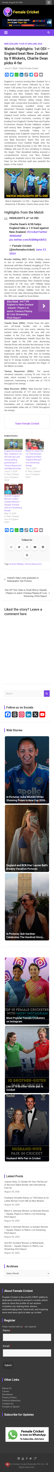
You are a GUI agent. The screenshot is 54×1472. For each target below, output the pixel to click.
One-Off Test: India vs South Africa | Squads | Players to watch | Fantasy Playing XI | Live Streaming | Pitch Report (26, 593)
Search (47, 693)
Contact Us (7, 1403)
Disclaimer (7, 1394)
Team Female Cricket (28, 68)
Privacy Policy (9, 1397)
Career (5, 1391)
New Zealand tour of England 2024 (23, 44)
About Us (7, 1388)
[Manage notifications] (7, 1464)
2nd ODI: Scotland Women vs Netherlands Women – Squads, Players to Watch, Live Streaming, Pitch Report (24, 1246)
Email (7, 1346)
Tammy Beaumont (33, 564)
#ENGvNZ (15, 236)
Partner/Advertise (11, 1400)
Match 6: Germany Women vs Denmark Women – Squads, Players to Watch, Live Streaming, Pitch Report (26, 1214)
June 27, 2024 (10, 68)
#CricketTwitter (37, 232)
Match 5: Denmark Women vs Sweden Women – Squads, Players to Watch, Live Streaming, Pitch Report (26, 1230)
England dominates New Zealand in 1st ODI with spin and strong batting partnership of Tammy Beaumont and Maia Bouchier (13, 460)
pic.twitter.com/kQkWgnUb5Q (27, 239)
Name (7, 1330)
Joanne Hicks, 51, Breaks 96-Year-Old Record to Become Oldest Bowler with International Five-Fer (25, 1184)
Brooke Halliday (17, 564)
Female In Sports (10, 1406)
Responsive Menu (49, 2)
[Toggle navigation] (6, 32)
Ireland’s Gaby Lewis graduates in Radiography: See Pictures (23, 579)
